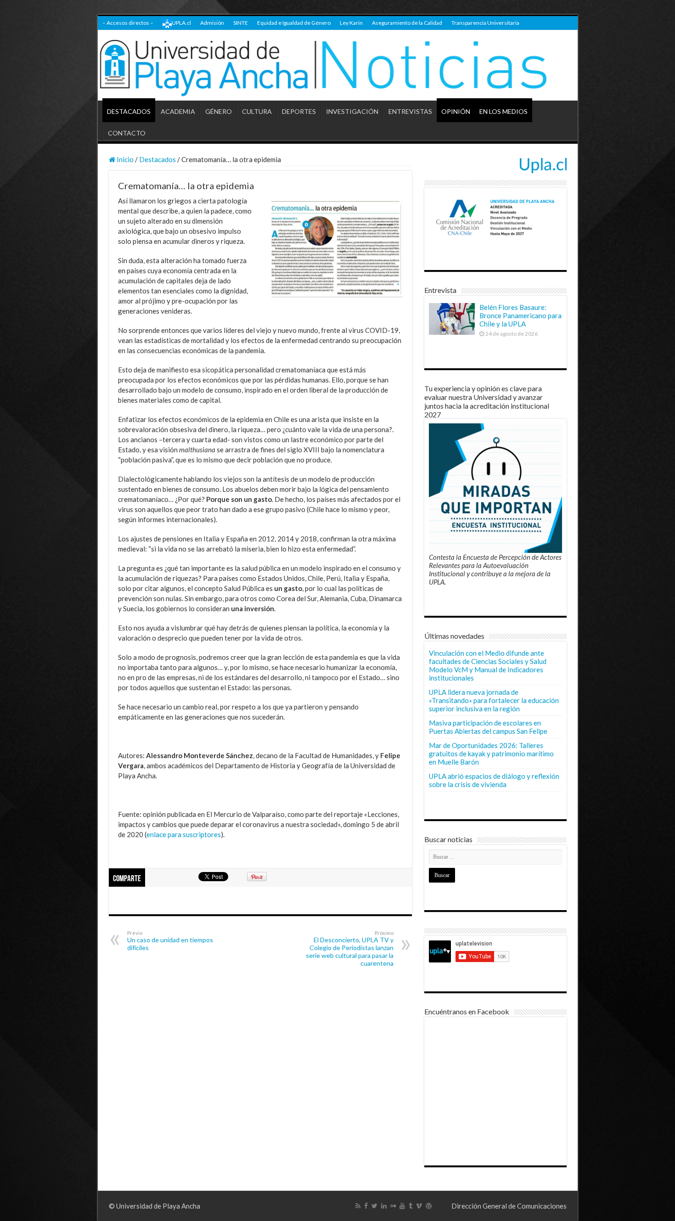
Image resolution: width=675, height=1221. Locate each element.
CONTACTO (127, 133)
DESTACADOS (129, 111)
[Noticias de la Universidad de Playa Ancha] (338, 65)
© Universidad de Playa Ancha (154, 1206)
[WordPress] (429, 1205)
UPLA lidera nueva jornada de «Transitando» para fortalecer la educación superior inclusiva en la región (494, 700)
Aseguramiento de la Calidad (407, 22)
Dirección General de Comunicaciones (509, 1206)
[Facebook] (366, 1205)
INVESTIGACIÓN (352, 111)
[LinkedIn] (384, 1205)
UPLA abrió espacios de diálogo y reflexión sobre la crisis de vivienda (494, 780)
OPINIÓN (455, 111)
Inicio (124, 159)
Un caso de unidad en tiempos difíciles (170, 940)
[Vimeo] (419, 1205)
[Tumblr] (410, 1205)
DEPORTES (299, 111)
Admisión (212, 22)
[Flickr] (393, 1205)
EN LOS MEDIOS (503, 111)
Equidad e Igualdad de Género (294, 22)
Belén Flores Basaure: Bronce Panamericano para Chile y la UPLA (520, 315)
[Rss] (357, 1205)
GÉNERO (218, 111)
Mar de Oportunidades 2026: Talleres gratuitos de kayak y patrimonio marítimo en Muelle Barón (491, 753)
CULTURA (257, 111)
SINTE (240, 22)
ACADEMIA (178, 111)
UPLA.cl (181, 22)
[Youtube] (402, 1205)
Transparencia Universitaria (485, 22)
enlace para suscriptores (183, 834)
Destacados (157, 159)
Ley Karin (351, 22)
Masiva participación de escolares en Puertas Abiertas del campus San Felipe (488, 727)
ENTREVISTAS (410, 111)
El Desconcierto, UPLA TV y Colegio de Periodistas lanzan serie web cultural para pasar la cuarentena (350, 948)
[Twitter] (374, 1205)
